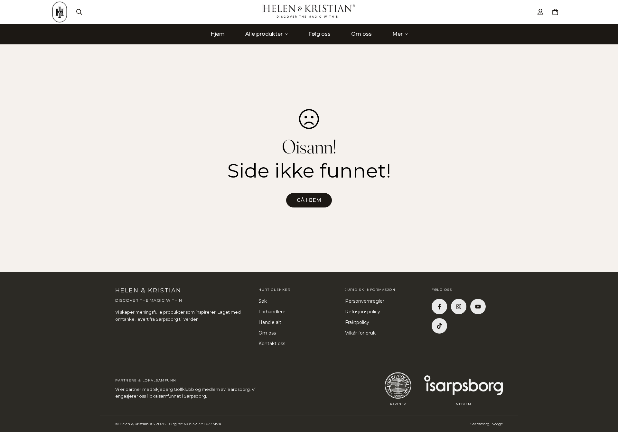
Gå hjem (309, 200)
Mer (397, 34)
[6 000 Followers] (458, 306)
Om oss (361, 34)
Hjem (218, 34)
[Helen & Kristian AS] (309, 12)
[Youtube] (478, 306)
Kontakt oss (271, 343)
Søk (262, 301)
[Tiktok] (439, 326)
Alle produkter (264, 34)
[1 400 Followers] (439, 306)
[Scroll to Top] (605, 397)
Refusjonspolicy (362, 312)
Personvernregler (364, 301)
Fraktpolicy (357, 322)
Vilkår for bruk (360, 333)
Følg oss (319, 34)
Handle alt (269, 322)
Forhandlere (272, 312)
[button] (555, 12)
